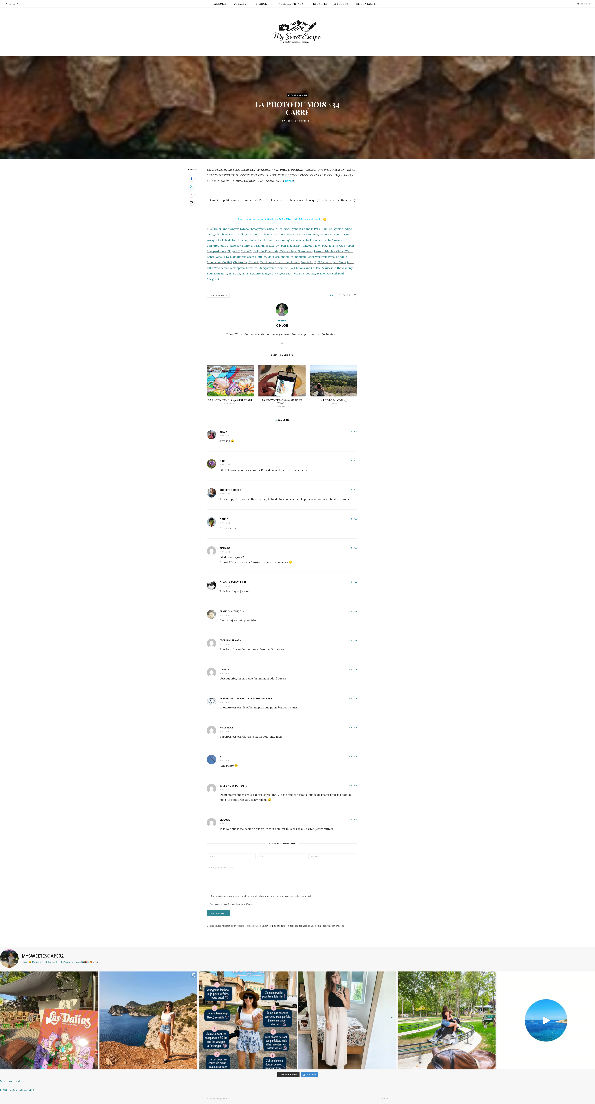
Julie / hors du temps (233, 785)
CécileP (227, 262)
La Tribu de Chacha (318, 240)
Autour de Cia (284, 268)
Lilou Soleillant (217, 229)
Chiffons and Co (304, 268)
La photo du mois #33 (334, 400)
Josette (306, 234)
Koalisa (242, 240)
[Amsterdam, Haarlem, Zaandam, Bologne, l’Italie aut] (148, 1020)
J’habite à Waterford (239, 245)
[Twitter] (191, 186)
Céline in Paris (311, 229)
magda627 (293, 245)
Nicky (210, 234)
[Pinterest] (191, 194)
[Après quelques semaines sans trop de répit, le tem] (347, 1020)
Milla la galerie (251, 273)
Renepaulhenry (216, 251)
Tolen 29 (246, 251)
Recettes (320, 3)
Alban (350, 245)
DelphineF (260, 251)
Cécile (349, 251)
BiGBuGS (234, 273)
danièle (224, 669)
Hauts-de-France (290, 3)
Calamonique (288, 251)
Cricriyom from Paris (321, 257)
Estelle (262, 240)
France (261, 3)
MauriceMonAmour (279, 257)
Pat (324, 245)
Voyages (240, 3)
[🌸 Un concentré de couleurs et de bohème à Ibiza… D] (49, 1020)
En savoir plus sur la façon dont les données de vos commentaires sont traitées (303, 925)
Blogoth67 (233, 251)
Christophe (240, 262)
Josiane (300, 240)
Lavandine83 (262, 245)
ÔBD (210, 268)
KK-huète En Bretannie (300, 273)
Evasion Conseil (326, 273)
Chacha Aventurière (233, 582)
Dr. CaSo (283, 229)
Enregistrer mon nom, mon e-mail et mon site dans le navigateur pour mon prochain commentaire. (262, 896)
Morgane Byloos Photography (247, 229)
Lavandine (282, 262)
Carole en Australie (270, 234)
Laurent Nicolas (324, 251)
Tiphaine (225, 548)
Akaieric (254, 262)
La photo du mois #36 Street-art (230, 400)
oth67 (224, 519)
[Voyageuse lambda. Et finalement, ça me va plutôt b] (248, 1020)
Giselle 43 (222, 257)
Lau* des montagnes (281, 240)
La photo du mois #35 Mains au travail (282, 402)
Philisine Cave (336, 245)
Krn (335, 262)
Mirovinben (278, 245)
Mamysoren (266, 268)
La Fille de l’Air (227, 240)
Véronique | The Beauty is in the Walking (246, 698)
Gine (315, 234)
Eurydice (251, 268)
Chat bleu (221, 234)
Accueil (220, 3)
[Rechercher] (578, 4)
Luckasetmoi (292, 234)
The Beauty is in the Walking (334, 268)
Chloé (288, 121)
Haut (386, 1098)
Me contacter (366, 3)
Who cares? (221, 268)
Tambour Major (311, 245)
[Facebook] (191, 178)
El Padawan (325, 262)
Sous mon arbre (217, 273)
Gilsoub (272, 229)
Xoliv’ (342, 262)
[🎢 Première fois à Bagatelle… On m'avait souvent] (447, 1020)
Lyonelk (296, 229)
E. (220, 756)
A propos (341, 3)
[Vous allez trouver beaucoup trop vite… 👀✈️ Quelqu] (546, 1020)
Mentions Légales (11, 1081)
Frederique (227, 727)
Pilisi (350, 262)
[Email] (191, 202)
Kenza (211, 257)
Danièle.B (325, 234)
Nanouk (295, 262)
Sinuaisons (214, 262)
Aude (253, 234)
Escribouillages (239, 234)
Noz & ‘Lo (307, 262)
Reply (354, 431)
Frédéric (273, 251)
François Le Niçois (232, 611)
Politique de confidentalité (17, 1090)
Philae (252, 240)
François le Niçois (273, 273)
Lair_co (327, 229)
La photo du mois (297, 95)
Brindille (341, 257)
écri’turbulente (216, 245)
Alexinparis (237, 268)
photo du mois (218, 295)
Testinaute (267, 262)
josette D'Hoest (230, 490)
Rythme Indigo (342, 229)
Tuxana (337, 240)
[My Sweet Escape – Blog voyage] (298, 31)
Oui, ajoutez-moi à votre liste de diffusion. (231, 904)
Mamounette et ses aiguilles (248, 257)
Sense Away (305, 251)
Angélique (300, 257)
